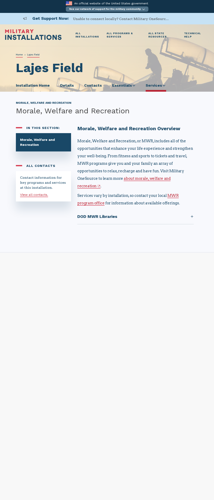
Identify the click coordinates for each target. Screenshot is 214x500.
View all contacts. (34, 195)
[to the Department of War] (69, 3)
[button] (107, 9)
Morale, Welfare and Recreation (37, 142)
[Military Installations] (33, 39)
